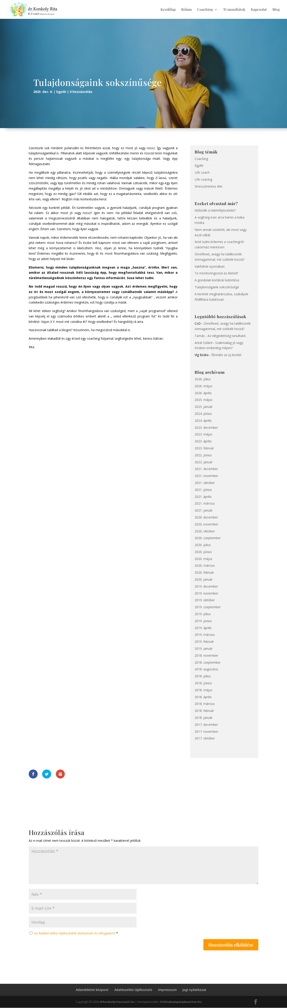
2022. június (203, 455)
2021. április (203, 496)
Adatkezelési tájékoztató (133, 990)
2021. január (204, 510)
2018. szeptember (208, 662)
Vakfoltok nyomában (210, 266)
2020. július (203, 545)
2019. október (205, 600)
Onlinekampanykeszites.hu (181, 1002)
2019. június (203, 621)
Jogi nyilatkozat (194, 990)
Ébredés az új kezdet (226, 355)
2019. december (206, 586)
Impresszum (167, 990)
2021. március (205, 503)
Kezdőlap (168, 10)
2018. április (203, 697)
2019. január (204, 648)
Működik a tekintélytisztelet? (215, 210)
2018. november (206, 655)
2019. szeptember (208, 607)
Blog (276, 10)
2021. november (206, 476)
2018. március (205, 704)
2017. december (206, 724)
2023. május (203, 434)
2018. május (203, 690)
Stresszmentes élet (208, 186)
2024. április (203, 420)
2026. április (203, 393)
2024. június (203, 413)
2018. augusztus (206, 669)
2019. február (204, 641)
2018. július (203, 676)
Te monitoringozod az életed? (216, 273)
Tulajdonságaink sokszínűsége (217, 287)
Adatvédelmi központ (92, 990)
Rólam (186, 10)
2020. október (205, 531)
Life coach (202, 172)
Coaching (205, 10)
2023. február (204, 448)
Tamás (200, 336)
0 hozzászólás (81, 92)
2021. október (205, 483)
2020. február (204, 572)
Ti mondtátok (234, 10)
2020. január (204, 579)
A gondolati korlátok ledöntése (217, 280)
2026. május (203, 386)
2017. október (205, 738)
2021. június (203, 490)
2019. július (203, 614)
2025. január (204, 407)
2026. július (203, 379)
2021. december (206, 469)
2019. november (206, 593)
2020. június (203, 552)
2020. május (203, 559)
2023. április (203, 441)
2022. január (204, 462)
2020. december (206, 517)
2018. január (204, 717)
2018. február (204, 710)
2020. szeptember (208, 538)
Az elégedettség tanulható (227, 336)
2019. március (205, 634)
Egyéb (61, 92)
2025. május (203, 400)
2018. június (203, 683)
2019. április (203, 628)
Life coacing (203, 179)
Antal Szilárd (203, 343)
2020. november (206, 524)
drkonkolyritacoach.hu (117, 1002)
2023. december (206, 427)
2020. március (205, 565)
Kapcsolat (259, 10)
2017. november (206, 731)
